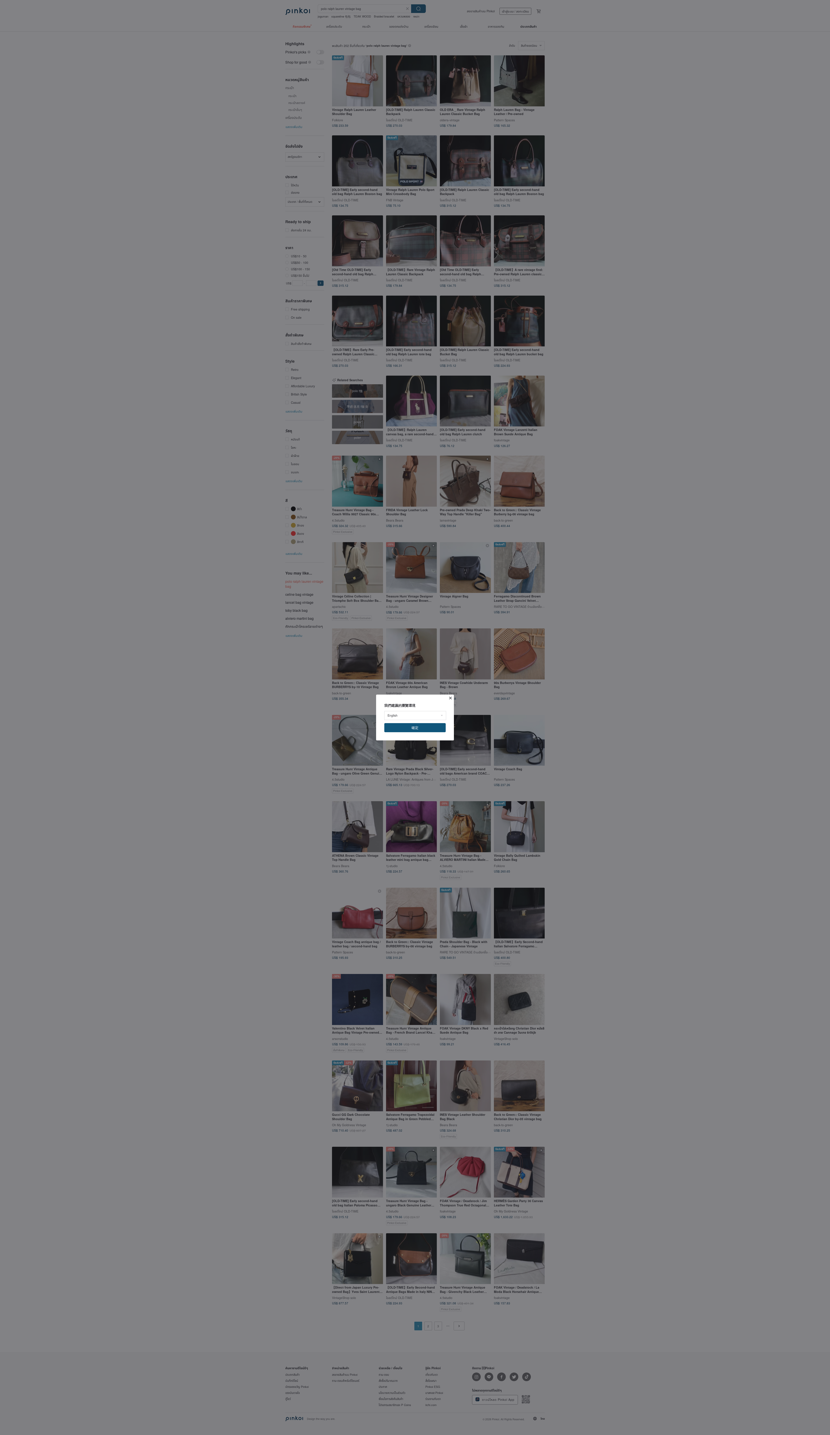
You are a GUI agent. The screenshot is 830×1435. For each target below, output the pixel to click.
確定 (415, 727)
